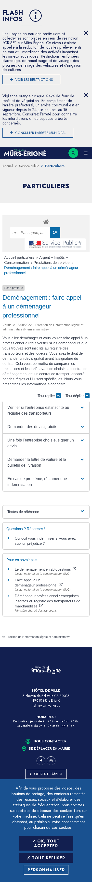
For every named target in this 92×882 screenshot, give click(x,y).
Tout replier (47, 396)
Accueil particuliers (19, 257)
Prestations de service (52, 262)
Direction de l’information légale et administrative (37, 637)
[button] (46, 410)
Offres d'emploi (48, 773)
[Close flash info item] (86, 33)
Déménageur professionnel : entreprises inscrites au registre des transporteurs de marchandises (47, 601)
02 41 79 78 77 (49, 706)
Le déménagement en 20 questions (43, 569)
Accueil (7, 166)
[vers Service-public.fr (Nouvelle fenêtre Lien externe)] (55, 244)
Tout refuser (47, 858)
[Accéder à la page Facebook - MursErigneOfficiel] (41, 760)
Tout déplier (75, 396)
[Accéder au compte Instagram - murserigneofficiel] (51, 760)
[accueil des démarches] (46, 221)
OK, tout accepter (47, 843)
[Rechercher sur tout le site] (73, 153)
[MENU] (86, 153)
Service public (29, 166)
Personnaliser (46, 870)
